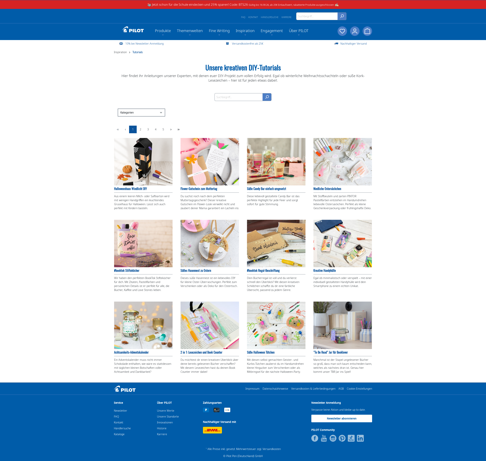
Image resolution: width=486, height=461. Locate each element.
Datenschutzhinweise (275, 388)
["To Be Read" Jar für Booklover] (342, 325)
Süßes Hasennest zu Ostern (196, 271)
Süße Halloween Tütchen (261, 352)
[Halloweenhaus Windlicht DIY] (143, 161)
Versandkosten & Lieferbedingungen (313, 388)
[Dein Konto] (355, 31)
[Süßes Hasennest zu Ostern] (210, 243)
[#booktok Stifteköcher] (143, 243)
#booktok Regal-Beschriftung (263, 271)
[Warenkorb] (367, 31)
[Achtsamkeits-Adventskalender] (143, 325)
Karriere (287, 17)
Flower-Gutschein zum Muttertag (199, 189)
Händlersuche (270, 17)
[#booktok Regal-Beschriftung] (276, 243)
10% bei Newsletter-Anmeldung (144, 43)
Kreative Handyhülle (324, 271)
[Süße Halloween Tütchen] (276, 325)
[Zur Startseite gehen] (133, 29)
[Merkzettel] (342, 31)
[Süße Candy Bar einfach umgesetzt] (276, 161)
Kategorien (127, 112)
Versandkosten (272, 449)
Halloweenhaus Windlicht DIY (130, 189)
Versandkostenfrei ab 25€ (247, 43)
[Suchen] (342, 16)
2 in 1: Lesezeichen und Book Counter (201, 352)
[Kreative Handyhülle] (342, 243)
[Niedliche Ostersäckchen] (342, 161)
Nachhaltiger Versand (353, 43)
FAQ (243, 17)
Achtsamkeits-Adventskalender (131, 352)
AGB (341, 388)
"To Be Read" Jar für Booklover (330, 352)
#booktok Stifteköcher (126, 271)
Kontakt (253, 17)
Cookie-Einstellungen (359, 388)
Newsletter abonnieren (342, 418)
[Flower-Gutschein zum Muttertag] (210, 161)
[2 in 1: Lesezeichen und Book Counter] (210, 325)
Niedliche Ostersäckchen (327, 189)
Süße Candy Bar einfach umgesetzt (266, 189)
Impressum (252, 388)
